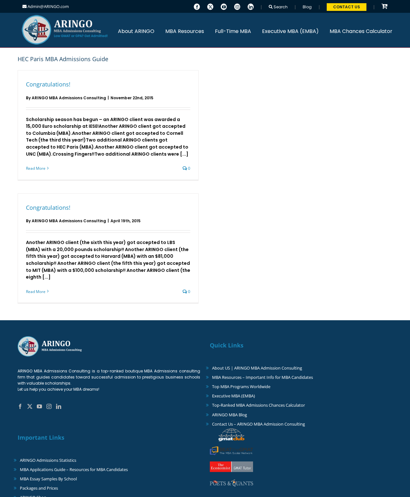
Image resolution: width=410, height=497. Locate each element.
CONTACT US (346, 7)
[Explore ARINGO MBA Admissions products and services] (384, 6)
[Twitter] (210, 6)
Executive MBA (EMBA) (233, 396)
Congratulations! (48, 84)
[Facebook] (197, 6)
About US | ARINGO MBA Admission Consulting (257, 368)
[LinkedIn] (251, 6)
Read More (35, 168)
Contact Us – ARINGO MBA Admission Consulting (258, 424)
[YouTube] (224, 6)
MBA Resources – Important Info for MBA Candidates (262, 377)
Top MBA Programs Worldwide (241, 386)
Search (280, 7)
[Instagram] (237, 6)
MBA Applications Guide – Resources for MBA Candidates (74, 469)
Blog (307, 7)
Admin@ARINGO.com (48, 6)
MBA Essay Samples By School (48, 479)
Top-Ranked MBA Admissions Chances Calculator (258, 405)
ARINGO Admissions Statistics (48, 460)
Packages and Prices (39, 488)
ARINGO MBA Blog (229, 415)
